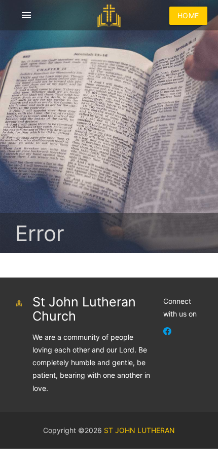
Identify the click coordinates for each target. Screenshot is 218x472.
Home (188, 15)
